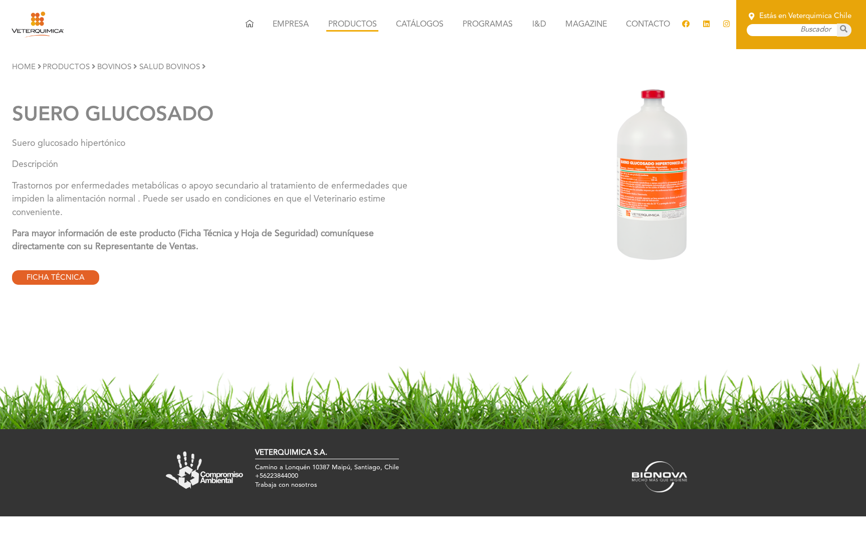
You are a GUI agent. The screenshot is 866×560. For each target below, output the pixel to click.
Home (24, 67)
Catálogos (420, 25)
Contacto (648, 25)
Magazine (586, 25)
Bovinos (114, 67)
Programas (488, 25)
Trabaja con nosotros (286, 485)
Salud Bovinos (169, 67)
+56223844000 (276, 476)
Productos (352, 25)
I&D (539, 25)
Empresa (291, 25)
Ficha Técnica (56, 278)
